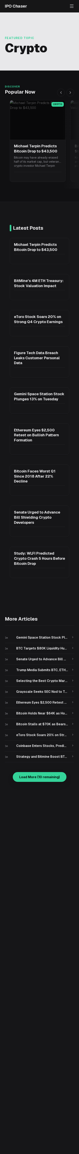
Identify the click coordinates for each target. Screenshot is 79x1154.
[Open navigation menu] (71, 6)
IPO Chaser (16, 6)
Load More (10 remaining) (39, 777)
